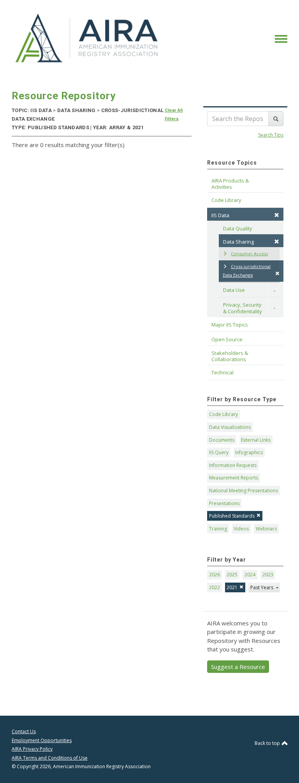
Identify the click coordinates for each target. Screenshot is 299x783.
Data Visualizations (230, 427)
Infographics (249, 452)
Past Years (262, 587)
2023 (267, 574)
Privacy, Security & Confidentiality (243, 307)
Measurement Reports (233, 477)
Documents (221, 440)
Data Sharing (238, 241)
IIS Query (219, 452)
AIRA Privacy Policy (32, 749)
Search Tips (270, 135)
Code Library (223, 414)
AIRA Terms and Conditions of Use (50, 758)
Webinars (266, 528)
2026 (214, 574)
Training (218, 528)
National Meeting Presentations (243, 490)
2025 (232, 574)
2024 (249, 574)
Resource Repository (64, 96)
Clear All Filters (174, 114)
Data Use (234, 289)
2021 (232, 587)
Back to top (268, 743)
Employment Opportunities (42, 740)
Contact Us (24, 731)
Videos (241, 528)
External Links (256, 440)
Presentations (224, 503)
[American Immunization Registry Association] (87, 38)
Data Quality (237, 228)
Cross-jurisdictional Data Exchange (247, 270)
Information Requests (233, 465)
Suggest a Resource (238, 667)
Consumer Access (249, 253)
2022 (214, 587)
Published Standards (232, 516)
